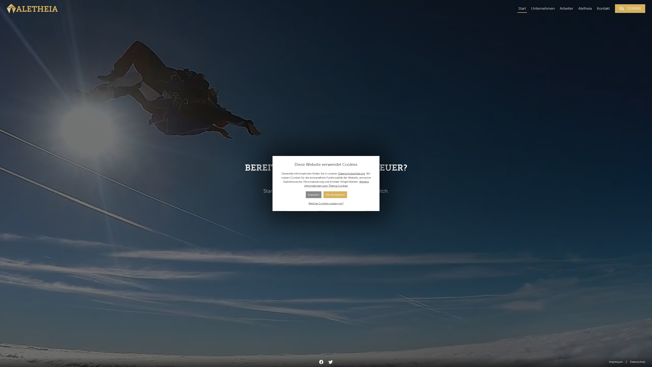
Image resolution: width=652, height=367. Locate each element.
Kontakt (603, 8)
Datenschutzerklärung (351, 173)
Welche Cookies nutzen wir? (326, 203)
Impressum (616, 361)
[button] (630, 8)
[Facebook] (321, 362)
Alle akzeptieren (335, 194)
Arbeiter (566, 8)
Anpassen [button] (313, 194)
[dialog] (326, 183)
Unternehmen (543, 8)
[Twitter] (330, 362)
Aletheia (585, 8)
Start (522, 8)
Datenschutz (637, 361)
